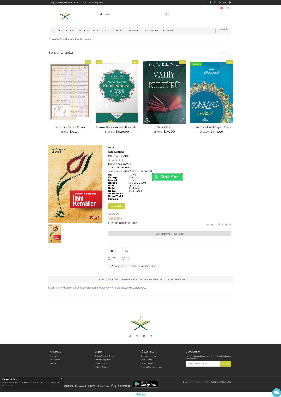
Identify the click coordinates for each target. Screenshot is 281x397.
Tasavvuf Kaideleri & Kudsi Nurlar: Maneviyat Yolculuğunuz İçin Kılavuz (117, 127)
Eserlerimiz (168, 30)
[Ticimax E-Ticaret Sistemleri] (140, 394)
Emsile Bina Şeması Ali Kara (70, 127)
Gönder (226, 363)
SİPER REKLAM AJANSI (199, 382)
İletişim (53, 364)
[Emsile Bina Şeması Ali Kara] (69, 92)
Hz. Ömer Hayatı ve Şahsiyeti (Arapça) (211, 127)
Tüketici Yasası (146, 364)
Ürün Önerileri (176, 279)
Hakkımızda (55, 360)
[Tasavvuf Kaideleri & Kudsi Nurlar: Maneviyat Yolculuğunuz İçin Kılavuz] (117, 92)
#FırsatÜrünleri (152, 30)
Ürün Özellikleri (108, 279)
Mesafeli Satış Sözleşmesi (151, 367)
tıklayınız (9, 385)
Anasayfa (54, 30)
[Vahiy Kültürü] (164, 92)
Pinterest (226, 224)
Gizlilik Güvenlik (101, 364)
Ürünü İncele (80, 97)
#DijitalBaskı (83, 30)
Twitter (223, 224)
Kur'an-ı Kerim (99, 30)
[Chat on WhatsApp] (167, 180)
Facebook (219, 224)
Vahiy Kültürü (164, 127)
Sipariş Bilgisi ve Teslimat (105, 356)
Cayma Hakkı (146, 360)
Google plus (230, 224)
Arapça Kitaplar (64, 30)
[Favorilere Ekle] (69, 97)
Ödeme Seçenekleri (151, 279)
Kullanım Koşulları (102, 360)
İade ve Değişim (102, 367)
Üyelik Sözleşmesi (148, 356)
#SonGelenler (135, 30)
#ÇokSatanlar (118, 30)
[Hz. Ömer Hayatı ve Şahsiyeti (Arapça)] (211, 92)
